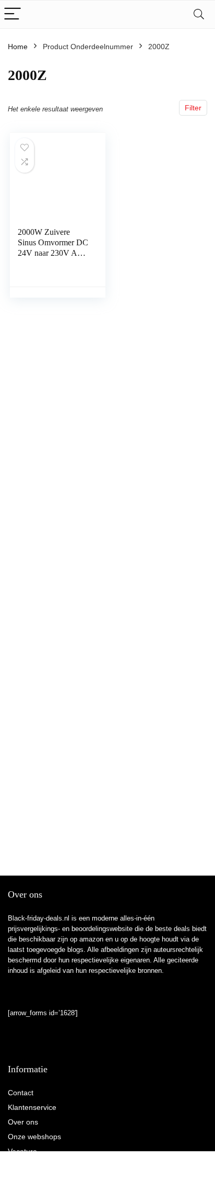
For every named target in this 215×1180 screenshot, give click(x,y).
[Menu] (12, 14)
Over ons (23, 1122)
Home (18, 46)
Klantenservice (32, 1107)
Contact (20, 1092)
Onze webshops (34, 1136)
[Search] (198, 14)
